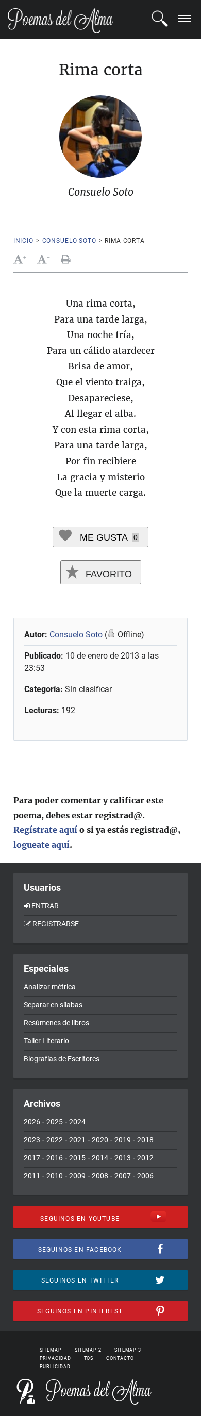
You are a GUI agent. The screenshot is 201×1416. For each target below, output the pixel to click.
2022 (54, 1139)
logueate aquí (41, 844)
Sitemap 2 (88, 1350)
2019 (122, 1139)
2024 (77, 1121)
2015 (77, 1157)
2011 (32, 1175)
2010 (54, 1175)
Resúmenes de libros (56, 1022)
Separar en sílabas (53, 1004)
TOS (89, 1358)
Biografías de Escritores (61, 1059)
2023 (32, 1139)
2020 (100, 1139)
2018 (145, 1139)
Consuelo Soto (69, 240)
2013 (122, 1157)
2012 (145, 1157)
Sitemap (51, 1350)
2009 (77, 1175)
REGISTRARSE (55, 924)
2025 (54, 1121)
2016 (54, 1157)
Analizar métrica (50, 986)
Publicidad (55, 1366)
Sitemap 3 (127, 1350)
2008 (100, 1175)
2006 (145, 1175)
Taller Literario (46, 1040)
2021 (77, 1139)
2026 (32, 1121)
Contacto (119, 1358)
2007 (122, 1175)
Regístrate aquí (45, 829)
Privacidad (55, 1358)
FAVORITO (107, 574)
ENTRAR (45, 905)
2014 (100, 1157)
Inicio (23, 240)
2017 (32, 1157)
